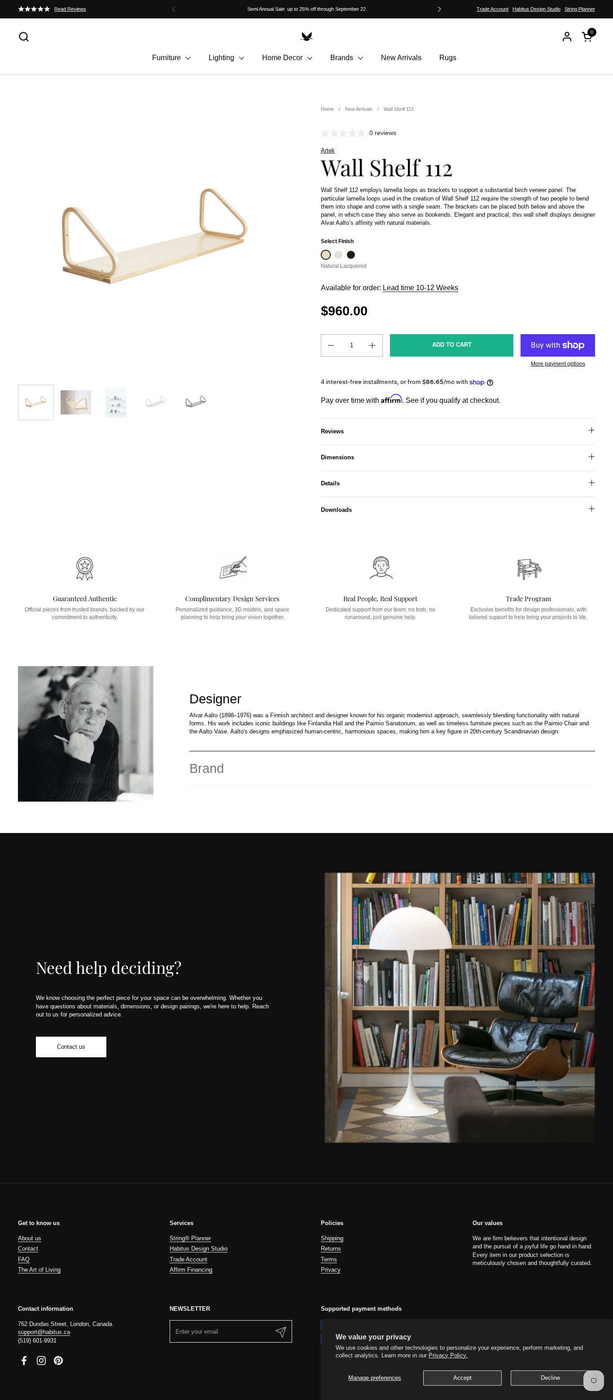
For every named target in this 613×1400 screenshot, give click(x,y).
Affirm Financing (191, 1269)
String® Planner (190, 1238)
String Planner (580, 9)
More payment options (558, 364)
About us (29, 1238)
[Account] (567, 36)
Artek (328, 150)
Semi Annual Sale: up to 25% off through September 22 (306, 9)
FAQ (24, 1259)
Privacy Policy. (448, 1355)
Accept (462, 1377)
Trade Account (492, 9)
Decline (550, 1377)
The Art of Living (39, 1269)
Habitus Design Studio (536, 9)
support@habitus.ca (44, 1332)
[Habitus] (306, 36)
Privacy (331, 1269)
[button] (23, 36)
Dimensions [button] (337, 457)
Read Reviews (70, 9)
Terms (329, 1259)
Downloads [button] (336, 509)
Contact (28, 1248)
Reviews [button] (332, 431)
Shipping (332, 1238)
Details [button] (330, 483)
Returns (331, 1248)
